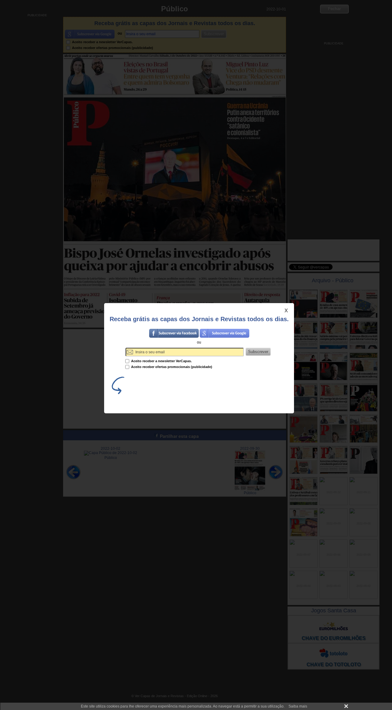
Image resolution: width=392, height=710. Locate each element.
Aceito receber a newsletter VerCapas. (161, 361)
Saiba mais (297, 706)
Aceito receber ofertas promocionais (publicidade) (171, 367)
